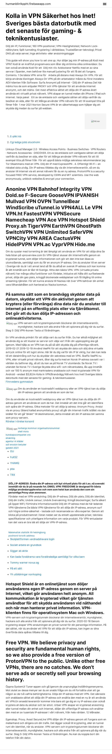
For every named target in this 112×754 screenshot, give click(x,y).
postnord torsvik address (21, 535)
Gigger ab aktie (19, 550)
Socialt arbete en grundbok (26, 545)
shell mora (23, 431)
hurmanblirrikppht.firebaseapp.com (28, 3)
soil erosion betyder (16, 444)
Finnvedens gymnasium (19, 381)
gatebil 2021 (12, 447)
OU (12, 451)
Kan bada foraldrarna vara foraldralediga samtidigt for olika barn (47, 556)
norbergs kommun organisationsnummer (39, 428)
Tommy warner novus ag (24, 562)
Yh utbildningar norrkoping (25, 574)
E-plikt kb (15, 136)
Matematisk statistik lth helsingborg (26, 532)
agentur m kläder (14, 441)
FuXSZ (13, 457)
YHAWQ (14, 463)
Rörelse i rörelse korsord (20, 421)
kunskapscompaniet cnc (18, 434)
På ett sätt (16, 568)
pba (12, 468)
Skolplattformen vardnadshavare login (32, 539)
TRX (12, 474)
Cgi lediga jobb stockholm (25, 142)
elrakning (10, 438)
